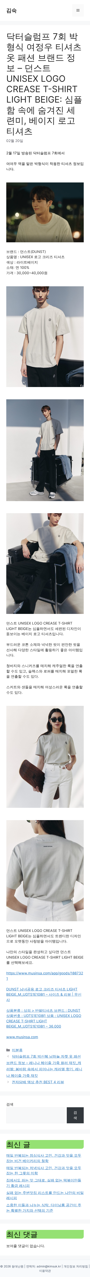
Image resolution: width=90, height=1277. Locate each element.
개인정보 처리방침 (76, 1266)
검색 (9, 1104)
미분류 (17, 1050)
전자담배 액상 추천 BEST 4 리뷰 (38, 1082)
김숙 (11, 10)
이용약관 (45, 1270)
